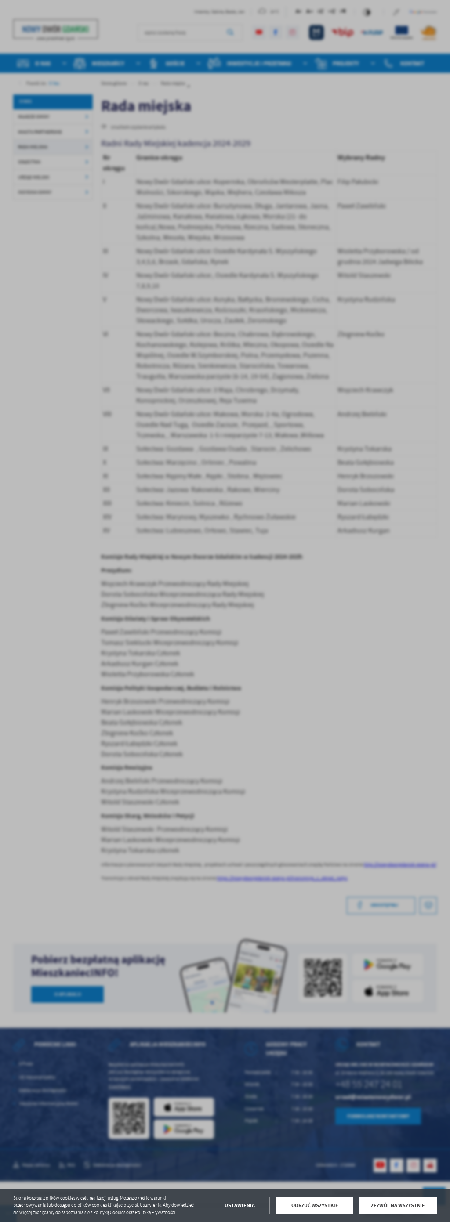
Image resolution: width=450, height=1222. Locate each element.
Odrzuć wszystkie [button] (314, 1205)
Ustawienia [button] (240, 1205)
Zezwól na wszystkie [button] (398, 1205)
